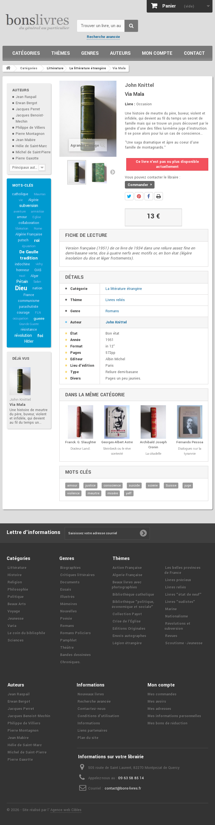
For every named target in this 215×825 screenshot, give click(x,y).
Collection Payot (127, 614)
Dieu (21, 288)
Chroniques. (70, 662)
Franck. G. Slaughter (80, 442)
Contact (194, 53)
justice (90, 485)
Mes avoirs (157, 701)
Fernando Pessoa (189, 442)
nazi (22, 275)
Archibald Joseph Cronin (153, 445)
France (29, 294)
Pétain (22, 282)
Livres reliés (115, 299)
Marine (171, 609)
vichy (39, 264)
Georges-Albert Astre (117, 442)
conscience (112, 485)
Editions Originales (129, 628)
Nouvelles (68, 611)
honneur (22, 270)
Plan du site (88, 737)
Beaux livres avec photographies (127, 585)
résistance (29, 329)
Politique (16, 596)
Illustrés (67, 596)
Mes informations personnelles (174, 716)
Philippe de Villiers (30, 127)
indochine (22, 264)
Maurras (40, 194)
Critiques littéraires (77, 575)
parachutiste (28, 306)
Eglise (36, 217)
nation (37, 288)
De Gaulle (28, 252)
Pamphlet (68, 640)
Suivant (112, 172)
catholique (20, 194)
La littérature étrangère (124, 288)
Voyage (14, 611)
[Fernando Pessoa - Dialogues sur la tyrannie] (190, 422)
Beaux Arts (17, 604)
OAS (37, 270)
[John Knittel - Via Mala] (20, 381)
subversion (28, 206)
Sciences (16, 640)
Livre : (130, 104)
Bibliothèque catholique (133, 594)
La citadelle (153, 453)
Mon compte (157, 53)
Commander (138, 184)
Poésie (66, 618)
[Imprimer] (158, 196)
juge (187, 485)
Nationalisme (176, 616)
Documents (70, 582)
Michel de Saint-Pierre (33, 152)
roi (36, 240)
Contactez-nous (92, 708)
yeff (129, 493)
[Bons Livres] (38, 21)
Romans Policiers (75, 633)
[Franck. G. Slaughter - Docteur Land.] (80, 422)
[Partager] (148, 196)
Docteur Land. (80, 448)
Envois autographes (129, 635)
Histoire (15, 575)
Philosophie (18, 589)
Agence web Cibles (65, 809)
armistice (37, 211)
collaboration (28, 222)
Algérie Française (28, 234)
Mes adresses (159, 708)
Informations (89, 723)
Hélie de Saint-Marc (31, 146)
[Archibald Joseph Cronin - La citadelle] (153, 422)
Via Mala (17, 404)
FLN (38, 312)
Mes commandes (162, 694)
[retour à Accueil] (8, 68)
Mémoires (68, 604)
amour (22, 217)
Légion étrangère (127, 643)
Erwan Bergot (26, 103)
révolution (23, 335)
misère (113, 493)
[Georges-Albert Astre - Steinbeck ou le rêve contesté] (117, 422)
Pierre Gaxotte (27, 158)
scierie (153, 485)
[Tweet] (129, 196)
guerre (39, 318)
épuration (28, 246)
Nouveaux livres (91, 694)
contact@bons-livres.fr (123, 788)
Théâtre (67, 647)
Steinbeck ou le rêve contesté (117, 451)
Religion (15, 582)
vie (20, 200)
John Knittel (20, 399)
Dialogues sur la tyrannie (189, 451)
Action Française (127, 567)
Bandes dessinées (75, 654)
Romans (112, 311)
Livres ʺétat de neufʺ (183, 594)
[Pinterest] (139, 196)
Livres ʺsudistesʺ (180, 601)
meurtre (93, 493)
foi (40, 336)
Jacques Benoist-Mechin (29, 716)
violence (73, 493)
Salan (37, 281)
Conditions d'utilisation (98, 716)
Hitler (29, 341)
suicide (134, 485)
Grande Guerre (29, 324)
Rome (38, 228)
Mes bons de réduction (167, 723)
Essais (65, 589)
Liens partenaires (92, 730)
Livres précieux (178, 580)
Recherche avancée (103, 36)
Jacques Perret (28, 109)
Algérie (33, 199)
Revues (171, 635)
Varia (12, 625)
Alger (34, 275)
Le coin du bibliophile (26, 633)
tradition (29, 258)
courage (23, 312)
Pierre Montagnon (30, 133)
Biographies (70, 567)
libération (21, 228)
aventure (19, 211)
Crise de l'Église (127, 621)
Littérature (17, 567)
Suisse (171, 485)
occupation (20, 318)
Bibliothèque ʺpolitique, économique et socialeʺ (133, 604)
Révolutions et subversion (177, 626)
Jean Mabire (26, 139)
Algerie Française (127, 575)
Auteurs (120, 53)
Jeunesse (16, 618)
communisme (28, 300)
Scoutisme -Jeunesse (183, 643)
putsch (23, 240)
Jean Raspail (26, 96)
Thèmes (60, 53)
